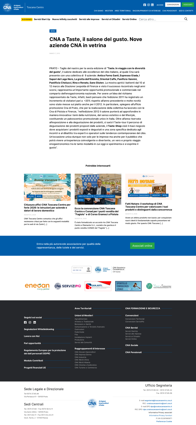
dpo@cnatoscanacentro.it (161, 406)
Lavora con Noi (31, 336)
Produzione (79, 340)
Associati (187, 4)
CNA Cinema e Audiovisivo (86, 365)
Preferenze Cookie (164, 421)
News (53, 31)
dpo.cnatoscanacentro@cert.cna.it (157, 409)
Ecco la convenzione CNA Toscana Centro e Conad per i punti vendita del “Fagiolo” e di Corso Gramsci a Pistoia (97, 211)
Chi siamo (98, 11)
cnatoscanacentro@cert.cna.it (159, 403)
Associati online (142, 245)
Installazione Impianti (83, 337)
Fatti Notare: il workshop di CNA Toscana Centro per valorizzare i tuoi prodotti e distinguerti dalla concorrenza (148, 206)
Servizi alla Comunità (83, 342)
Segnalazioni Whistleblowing (39, 329)
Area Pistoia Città (86, 196)
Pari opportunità (32, 343)
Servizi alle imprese (89, 19)
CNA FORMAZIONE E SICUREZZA (142, 308)
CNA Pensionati (169, 11)
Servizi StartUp (131, 331)
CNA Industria (80, 357)
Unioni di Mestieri (84, 315)
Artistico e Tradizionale (139, 195)
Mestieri (109, 11)
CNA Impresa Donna (83, 354)
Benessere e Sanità (83, 324)
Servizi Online (129, 19)
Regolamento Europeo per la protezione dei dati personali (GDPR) (45, 352)
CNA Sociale (131, 345)
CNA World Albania (82, 362)
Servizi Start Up (42, 19)
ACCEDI (160, 5)
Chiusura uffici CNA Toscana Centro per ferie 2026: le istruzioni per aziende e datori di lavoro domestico (47, 207)
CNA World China (82, 360)
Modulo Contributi (33, 360)
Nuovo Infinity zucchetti (64, 19)
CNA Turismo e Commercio (86, 368)
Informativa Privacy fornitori (160, 415)
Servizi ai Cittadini (111, 19)
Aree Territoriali (123, 11)
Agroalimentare (81, 319)
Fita (76, 334)
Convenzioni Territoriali (134, 319)
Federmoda (79, 332)
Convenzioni (173, 4)
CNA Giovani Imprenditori (85, 352)
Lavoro (31, 196)
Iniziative (156, 195)
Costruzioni (79, 329)
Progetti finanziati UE (35, 367)
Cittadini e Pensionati (105, 196)
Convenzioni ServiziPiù (134, 321)
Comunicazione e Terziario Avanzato (90, 327)
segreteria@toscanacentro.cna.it (158, 400)
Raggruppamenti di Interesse (147, 11)
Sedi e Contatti (186, 11)
